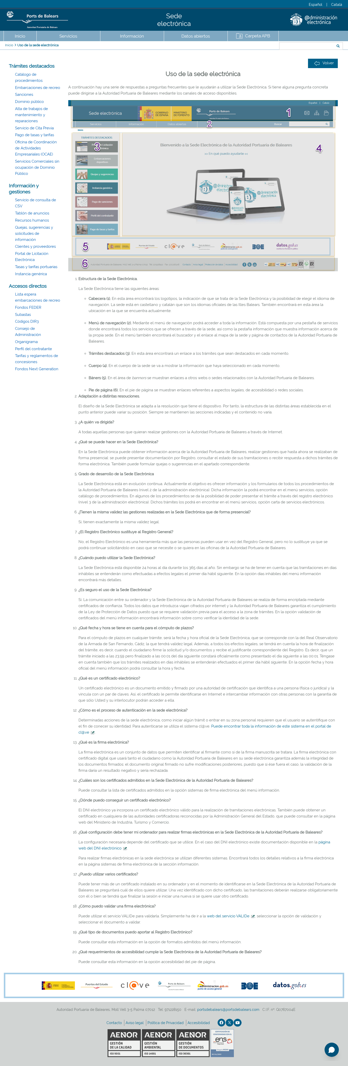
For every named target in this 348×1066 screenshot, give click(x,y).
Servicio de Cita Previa (34, 128)
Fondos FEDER (28, 307)
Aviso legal (135, 1023)
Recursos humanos (32, 220)
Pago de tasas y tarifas (34, 135)
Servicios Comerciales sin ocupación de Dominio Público (37, 167)
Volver (328, 63)
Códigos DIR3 (27, 321)
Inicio (20, 36)
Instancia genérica (31, 274)
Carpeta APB (257, 35)
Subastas (23, 314)
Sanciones (24, 94)
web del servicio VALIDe (228, 916)
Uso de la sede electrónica (38, 45)
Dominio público (29, 101)
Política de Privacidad (166, 1023)
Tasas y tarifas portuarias (36, 267)
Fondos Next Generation (36, 369)
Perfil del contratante (33, 349)
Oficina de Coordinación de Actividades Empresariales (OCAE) (36, 148)
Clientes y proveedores (35, 246)
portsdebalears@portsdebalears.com (228, 1010)
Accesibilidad (199, 1023)
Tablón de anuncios (32, 213)
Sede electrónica (174, 19)
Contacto (114, 1023)
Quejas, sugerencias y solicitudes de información (34, 233)
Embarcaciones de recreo (37, 87)
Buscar (262, 46)
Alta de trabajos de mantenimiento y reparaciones (31, 114)
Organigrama (26, 341)
